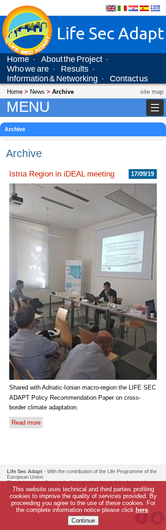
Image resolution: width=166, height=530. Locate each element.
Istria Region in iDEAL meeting (61, 173)
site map (151, 91)
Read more (26, 422)
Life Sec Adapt (24, 471)
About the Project (71, 59)
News (37, 91)
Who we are (28, 68)
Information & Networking (52, 78)
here (142, 509)
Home (18, 59)
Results (75, 68)
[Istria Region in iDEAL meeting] (83, 377)
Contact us (129, 78)
